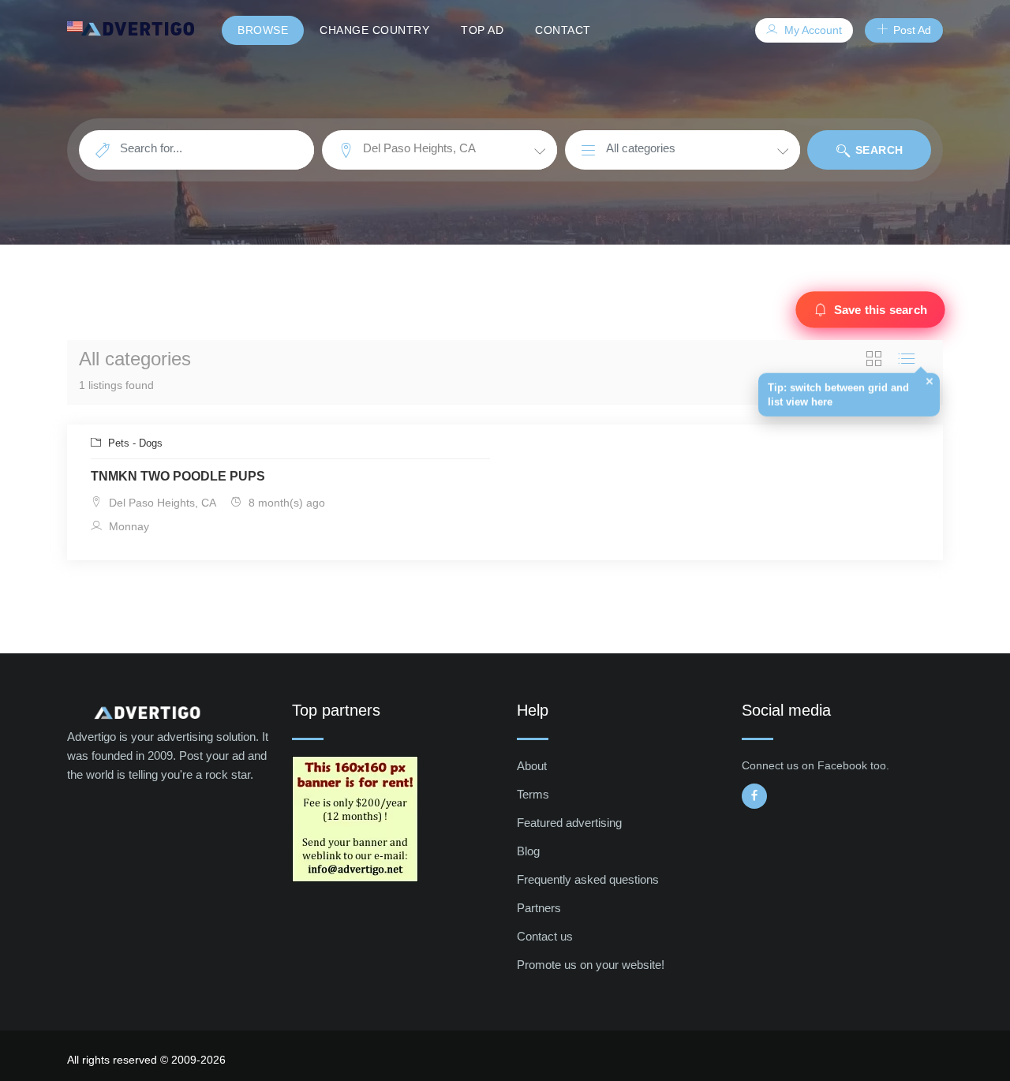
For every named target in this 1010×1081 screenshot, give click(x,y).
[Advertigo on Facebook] (754, 796)
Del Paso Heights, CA (161, 502)
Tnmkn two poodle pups (178, 476)
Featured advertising (569, 822)
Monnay (127, 526)
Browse (263, 30)
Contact (563, 30)
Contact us (545, 936)
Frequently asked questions (588, 879)
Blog (528, 851)
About (532, 765)
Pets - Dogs (134, 443)
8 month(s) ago (285, 502)
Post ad (910, 30)
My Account (811, 30)
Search (877, 150)
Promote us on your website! (590, 964)
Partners (539, 908)
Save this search (880, 309)
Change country (374, 30)
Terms (533, 794)
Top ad (482, 30)
